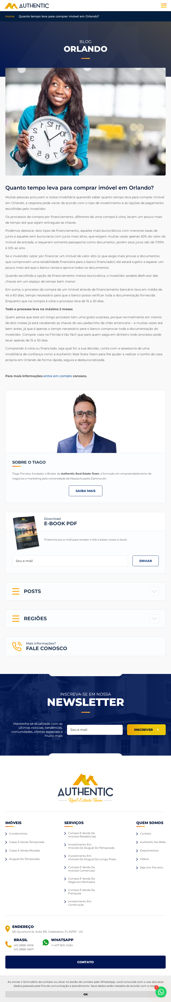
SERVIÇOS (73, 823)
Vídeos (144, 859)
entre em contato (57, 376)
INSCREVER (143, 730)
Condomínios (18, 833)
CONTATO (85, 962)
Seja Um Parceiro (151, 867)
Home (9, 16)
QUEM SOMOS (149, 823)
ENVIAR (145, 561)
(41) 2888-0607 (24, 949)
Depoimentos (149, 850)
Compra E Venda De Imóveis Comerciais (81, 869)
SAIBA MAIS (86, 491)
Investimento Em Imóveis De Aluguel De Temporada (91, 846)
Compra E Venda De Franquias (81, 891)
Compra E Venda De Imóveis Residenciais (82, 834)
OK (85, 994)
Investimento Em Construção (80, 903)
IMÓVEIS (13, 823)
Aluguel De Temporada (24, 859)
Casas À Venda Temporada (26, 842)
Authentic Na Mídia (153, 842)
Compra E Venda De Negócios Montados (81, 880)
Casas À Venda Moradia (24, 850)
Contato (145, 833)
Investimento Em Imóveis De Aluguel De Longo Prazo (92, 857)
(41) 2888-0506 (24, 945)
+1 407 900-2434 (62, 945)
